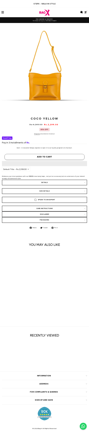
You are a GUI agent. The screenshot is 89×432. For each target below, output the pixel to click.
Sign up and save (44, 400)
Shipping (37, 134)
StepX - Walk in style (44, 4)
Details (44, 182)
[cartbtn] (41, 314)
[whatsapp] (83, 426)
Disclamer (44, 214)
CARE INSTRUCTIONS (44, 208)
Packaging (44, 220)
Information (44, 376)
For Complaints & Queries (44, 392)
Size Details (44, 191)
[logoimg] (44, 12)
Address (44, 384)
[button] (44, 163)
